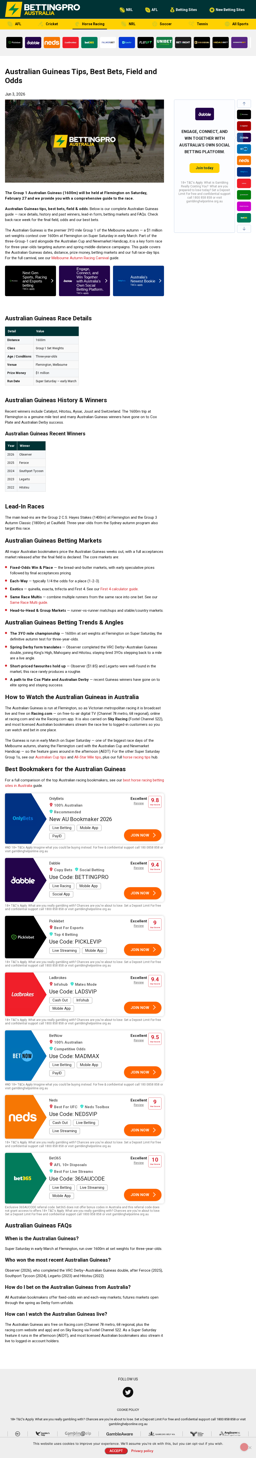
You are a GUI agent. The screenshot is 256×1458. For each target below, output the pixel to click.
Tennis (202, 24)
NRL (129, 10)
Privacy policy (142, 1451)
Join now (139, 835)
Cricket (52, 24)
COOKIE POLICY (128, 1410)
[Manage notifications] (244, 1447)
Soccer (166, 24)
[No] (249, 1447)
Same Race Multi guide (28, 602)
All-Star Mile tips (87, 757)
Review (139, 803)
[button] (244, 104)
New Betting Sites (230, 10)
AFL (155, 10)
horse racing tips (136, 757)
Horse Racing (93, 24)
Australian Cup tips (50, 757)
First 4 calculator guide (119, 589)
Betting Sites (186, 10)
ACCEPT (116, 1451)
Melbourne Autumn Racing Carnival (80, 258)
